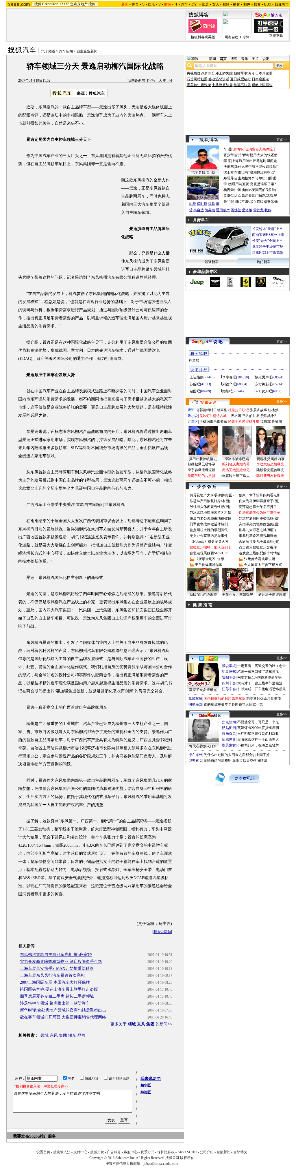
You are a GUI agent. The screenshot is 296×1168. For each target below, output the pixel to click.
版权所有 (187, 1158)
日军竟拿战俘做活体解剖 (209, 524)
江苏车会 (229, 689)
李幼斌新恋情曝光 (270, 464)
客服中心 (131, 1152)
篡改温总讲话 (218, 79)
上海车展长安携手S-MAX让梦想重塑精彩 (57, 968)
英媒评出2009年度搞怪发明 (258, 728)
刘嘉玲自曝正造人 (236, 476)
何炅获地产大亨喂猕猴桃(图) (212, 495)
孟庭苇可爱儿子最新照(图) (259, 542)
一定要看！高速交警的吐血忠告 (261, 666)
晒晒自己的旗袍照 (218, 761)
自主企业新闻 (87, 51)
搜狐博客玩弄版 (203, 37)
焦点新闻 (229, 722)
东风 (54, 1035)
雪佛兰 (236, 210)
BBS (267, 4)
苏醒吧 (195, 384)
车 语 (227, 149)
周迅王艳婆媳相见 (236, 470)
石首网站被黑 (197, 79)
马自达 (198, 210)
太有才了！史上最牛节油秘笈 (259, 683)
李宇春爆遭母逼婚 (201, 470)
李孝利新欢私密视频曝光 (258, 536)
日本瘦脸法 (260, 79)
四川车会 (229, 683)
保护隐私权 (166, 1152)
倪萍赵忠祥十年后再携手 (258, 507)
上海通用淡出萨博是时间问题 (254, 161)
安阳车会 (229, 677)
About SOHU (187, 1152)
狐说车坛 (229, 666)
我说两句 (281, 4)
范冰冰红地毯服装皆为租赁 (210, 513)
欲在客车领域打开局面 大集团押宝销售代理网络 (63, 1017)
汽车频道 (48, 51)
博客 (257, 4)
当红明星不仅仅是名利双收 (258, 734)
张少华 (228, 155)
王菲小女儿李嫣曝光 (237, 595)
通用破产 (223, 210)
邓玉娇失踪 (224, 73)
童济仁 (228, 196)
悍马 (211, 204)
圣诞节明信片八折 (201, 476)
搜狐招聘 (97, 1152)
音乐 (244, 59)
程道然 (194, 360)
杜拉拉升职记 (238, 410)
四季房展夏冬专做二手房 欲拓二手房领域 (57, 996)
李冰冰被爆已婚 (237, 459)
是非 (226, 201)
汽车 (184, 4)
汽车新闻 (66, 51)
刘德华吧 (229, 384)
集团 (63, 1035)
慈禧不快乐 (242, 85)
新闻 (212, 59)
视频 (226, 4)
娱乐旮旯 (229, 734)
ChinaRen (50, 4)
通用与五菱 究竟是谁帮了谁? (254, 184)
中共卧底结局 (222, 85)
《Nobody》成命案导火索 (209, 542)
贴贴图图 (229, 728)
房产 (194, 4)
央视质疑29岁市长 (200, 73)
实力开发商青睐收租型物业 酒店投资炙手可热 (61, 961)
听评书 (193, 410)
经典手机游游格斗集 (243, 422)
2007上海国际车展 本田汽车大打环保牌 (55, 982)
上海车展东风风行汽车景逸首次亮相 (52, 975)
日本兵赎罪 (264, 73)
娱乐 (151, 4)
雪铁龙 (258, 210)
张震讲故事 (258, 410)
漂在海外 (195, 755)
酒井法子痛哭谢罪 (272, 595)
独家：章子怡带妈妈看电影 (259, 495)
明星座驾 (229, 672)
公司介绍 (207, 1152)
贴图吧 (195, 391)
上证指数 (197, 377)
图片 (255, 59)
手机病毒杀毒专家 (213, 422)
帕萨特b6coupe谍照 (202, 185)
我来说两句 (136, 81)
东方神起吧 (263, 384)
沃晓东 (228, 167)
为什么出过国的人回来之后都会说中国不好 (237, 755)
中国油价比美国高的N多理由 (256, 190)
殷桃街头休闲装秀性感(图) (210, 507)
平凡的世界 (251, 416)
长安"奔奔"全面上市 (267, 241)
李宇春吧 (229, 377)
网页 (223, 59)
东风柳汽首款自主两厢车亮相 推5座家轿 (56, 954)
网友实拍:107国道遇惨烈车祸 (259, 677)
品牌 (81, 1035)
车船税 (212, 191)
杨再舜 (228, 190)
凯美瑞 (210, 210)
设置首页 (43, 1152)
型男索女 (229, 745)
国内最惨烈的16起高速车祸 (224, 699)
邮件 (246, 4)
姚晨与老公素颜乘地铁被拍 (210, 518)
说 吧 (218, 342)
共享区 (193, 422)
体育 (135, 4)
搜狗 (91, 4)
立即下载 (276, 36)
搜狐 (37, 4)
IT (176, 4)
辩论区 (145, 1092)
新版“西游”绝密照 (203, 595)
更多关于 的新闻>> (141, 1024)
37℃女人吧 (263, 391)
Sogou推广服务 (42, 1136)
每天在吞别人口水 (203, 746)
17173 (64, 4)
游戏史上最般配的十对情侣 (259, 553)
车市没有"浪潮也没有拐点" (254, 172)
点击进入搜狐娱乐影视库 (258, 547)
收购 (267, 210)
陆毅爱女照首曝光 (270, 470)
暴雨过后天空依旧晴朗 (249, 761)
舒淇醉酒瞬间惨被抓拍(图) (259, 518)
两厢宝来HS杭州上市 (268, 235)
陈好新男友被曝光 (270, 476)
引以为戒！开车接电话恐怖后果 (261, 689)
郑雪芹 (228, 178)
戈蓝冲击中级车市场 (267, 247)
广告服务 (114, 1152)
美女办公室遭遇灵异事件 (209, 536)
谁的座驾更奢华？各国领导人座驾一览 (233, 704)
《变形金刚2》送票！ (211, 559)
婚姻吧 (227, 391)
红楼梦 (273, 410)
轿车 (72, 1035)
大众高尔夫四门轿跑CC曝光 (255, 196)
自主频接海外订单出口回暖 (255, 178)
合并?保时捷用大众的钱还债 (256, 155)
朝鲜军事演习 (244, 73)
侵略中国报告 (262, 85)
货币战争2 (268, 416)
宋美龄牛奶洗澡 (199, 85)
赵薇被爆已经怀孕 (201, 464)
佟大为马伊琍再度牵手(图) (259, 501)
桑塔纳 (247, 210)
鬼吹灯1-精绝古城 (213, 416)
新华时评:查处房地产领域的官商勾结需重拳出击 (63, 1010)
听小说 (193, 416)
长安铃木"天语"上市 (267, 229)
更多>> (281, 140)
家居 (205, 4)
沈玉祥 (228, 172)
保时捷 (202, 204)
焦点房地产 (79, 4)
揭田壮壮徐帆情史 (203, 459)
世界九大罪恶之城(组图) (257, 530)
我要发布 (21, 1136)
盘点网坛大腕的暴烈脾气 (209, 530)
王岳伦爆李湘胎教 (209, 565)
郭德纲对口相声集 (213, 410)
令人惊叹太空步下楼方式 (263, 565)
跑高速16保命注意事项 (263, 699)
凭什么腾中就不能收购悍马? (256, 167)
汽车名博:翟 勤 (203, 172)
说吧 (265, 59)
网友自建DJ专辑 (237, 37)
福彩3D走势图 (271, 422)
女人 (215, 4)
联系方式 (147, 1152)
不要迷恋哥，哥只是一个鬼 (258, 722)
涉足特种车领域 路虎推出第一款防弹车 (55, 1003)
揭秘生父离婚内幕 (270, 459)
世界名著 (234, 416)
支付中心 (80, 1152)
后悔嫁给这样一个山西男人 (258, 739)
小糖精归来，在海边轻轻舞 (258, 745)
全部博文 (240, 1152)
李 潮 (227, 161)
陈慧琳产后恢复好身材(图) (210, 501)
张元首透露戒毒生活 (259, 559)
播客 (236, 4)
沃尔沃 (209, 197)
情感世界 (229, 739)
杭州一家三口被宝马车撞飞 (258, 672)
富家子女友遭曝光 (203, 690)
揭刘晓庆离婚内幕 (236, 464)
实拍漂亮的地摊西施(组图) (259, 524)
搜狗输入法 (62, 1152)
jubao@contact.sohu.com (161, 1164)
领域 (44, 1035)
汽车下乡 (196, 197)
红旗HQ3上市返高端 (267, 253)
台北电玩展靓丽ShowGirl (208, 553)
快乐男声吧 (263, 377)
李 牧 (227, 184)
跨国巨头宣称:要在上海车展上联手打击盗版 (59, 989)
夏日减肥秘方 (240, 79)
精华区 (145, 1085)
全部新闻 (223, 1152)
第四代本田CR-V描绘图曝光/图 (254, 201)
